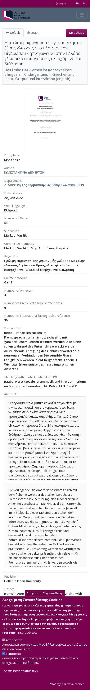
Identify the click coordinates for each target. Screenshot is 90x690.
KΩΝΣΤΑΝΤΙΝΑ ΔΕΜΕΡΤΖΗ (24, 172)
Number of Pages (16, 218)
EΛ (84, 3)
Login (62, 3)
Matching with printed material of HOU (31, 377)
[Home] (18, 14)
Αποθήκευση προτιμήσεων (21, 671)
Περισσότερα (27, 633)
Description (12, 328)
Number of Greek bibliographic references (33, 303)
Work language (14, 206)
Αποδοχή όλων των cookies (67, 684)
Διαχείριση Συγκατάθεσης (45, 593)
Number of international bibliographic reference (37, 316)
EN (77, 3)
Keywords (11, 256)
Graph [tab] (34, 33)
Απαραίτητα (14, 640)
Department (12, 181)
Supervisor (11, 231)
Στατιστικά (13, 654)
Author (9, 168)
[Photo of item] (45, 118)
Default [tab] (14, 33)
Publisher (10, 576)
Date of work (13, 193)
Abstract (10, 394)
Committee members (19, 244)
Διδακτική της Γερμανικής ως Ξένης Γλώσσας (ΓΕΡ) (44, 185)
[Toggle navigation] (81, 15)
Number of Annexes (18, 290)
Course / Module (15, 278)
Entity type (11, 155)
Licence (9, 589)
